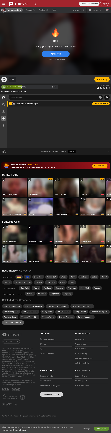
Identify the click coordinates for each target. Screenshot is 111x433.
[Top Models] (35, 3)
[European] (27, 277)
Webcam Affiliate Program (50, 386)
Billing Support (81, 381)
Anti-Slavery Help (82, 363)
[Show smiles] (100, 97)
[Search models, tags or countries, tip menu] (107, 10)
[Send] (107, 97)
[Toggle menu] (4, 3)
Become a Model (46, 376)
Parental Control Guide (84, 358)
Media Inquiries (49, 353)
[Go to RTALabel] (6, 389)
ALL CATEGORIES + (13, 322)
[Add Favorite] (4, 79)
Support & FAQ (81, 376)
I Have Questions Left (51, 394)
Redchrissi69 (9, 270)
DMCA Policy (80, 349)
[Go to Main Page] (19, 3)
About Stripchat (49, 339)
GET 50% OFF (100, 166)
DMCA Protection (82, 386)
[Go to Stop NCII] (10, 404)
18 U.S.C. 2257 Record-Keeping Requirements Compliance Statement (29, 416)
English (9, 341)
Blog (44, 344)
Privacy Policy (80, 339)
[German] (19, 277)
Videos (30, 10)
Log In (104, 4)
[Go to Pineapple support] (23, 397)
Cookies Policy (81, 353)
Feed (54, 10)
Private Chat (100, 104)
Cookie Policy (19, 430)
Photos (43, 10)
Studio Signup (45, 381)
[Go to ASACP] (16, 389)
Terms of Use (80, 344)
